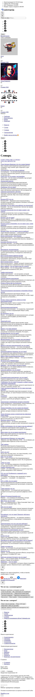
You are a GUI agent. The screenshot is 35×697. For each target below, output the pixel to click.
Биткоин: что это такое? (7, 217)
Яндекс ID (7, 578)
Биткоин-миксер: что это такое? (10, 333)
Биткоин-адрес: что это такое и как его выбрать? (15, 231)
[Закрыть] (2, 695)
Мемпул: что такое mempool (9, 328)
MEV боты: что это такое (8, 500)
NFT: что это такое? (6, 507)
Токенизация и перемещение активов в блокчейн (15, 402)
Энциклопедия (8, 132)
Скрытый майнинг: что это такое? (10, 370)
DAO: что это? (5, 452)
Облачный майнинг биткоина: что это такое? (14, 351)
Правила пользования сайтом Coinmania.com (17, 618)
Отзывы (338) (5, 62)
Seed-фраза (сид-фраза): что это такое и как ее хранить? (17, 540)
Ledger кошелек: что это (8, 488)
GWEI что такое (5, 462)
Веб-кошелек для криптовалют (10, 249)
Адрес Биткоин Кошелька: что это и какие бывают (15, 164)
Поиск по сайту (5, 18)
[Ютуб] (5, 31)
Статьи (6, 127)
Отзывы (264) (5, 87)
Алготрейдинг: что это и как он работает (12, 170)
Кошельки (7, 121)
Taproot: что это (5, 551)
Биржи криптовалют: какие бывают (11, 236)
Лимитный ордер (6, 321)
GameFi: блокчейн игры (7, 467)
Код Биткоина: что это (7, 313)
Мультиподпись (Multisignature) (10, 360)
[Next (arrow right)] (3, 686)
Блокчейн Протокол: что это (9, 242)
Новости (6, 125)
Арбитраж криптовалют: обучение (11, 191)
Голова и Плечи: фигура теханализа (11, 283)
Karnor (3, 106)
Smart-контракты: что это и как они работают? (14, 523)
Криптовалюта (8, 118)
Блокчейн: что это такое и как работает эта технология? (17, 205)
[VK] (5, 22)
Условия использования (7, 580)
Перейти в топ (5, 693)
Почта (15, 578)
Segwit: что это (5, 536)
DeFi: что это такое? (6, 456)
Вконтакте (23, 578)
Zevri (2, 56)
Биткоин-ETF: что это (7, 199)
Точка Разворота (5, 81)
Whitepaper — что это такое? (9, 561)
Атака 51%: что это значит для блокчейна (13, 176)
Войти (2, 34)
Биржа (6, 119)
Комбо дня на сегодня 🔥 (11, 135)
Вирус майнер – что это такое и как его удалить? (15, 266)
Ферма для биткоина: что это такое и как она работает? (17, 426)
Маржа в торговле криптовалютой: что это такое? (15, 345)
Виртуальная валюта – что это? (10, 261)
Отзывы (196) (5, 112)
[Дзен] (5, 29)
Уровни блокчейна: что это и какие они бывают (14, 408)
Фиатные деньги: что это (8, 420)
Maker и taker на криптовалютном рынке (12, 356)
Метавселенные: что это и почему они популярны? (15, 339)
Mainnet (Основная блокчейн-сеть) (11, 496)
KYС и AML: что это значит (9, 481)
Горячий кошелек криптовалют (10, 278)
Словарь (6, 130)
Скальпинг (4, 395)
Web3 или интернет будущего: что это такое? (14, 557)
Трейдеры (7, 116)
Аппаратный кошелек (7, 181)
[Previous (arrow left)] (1, 686)
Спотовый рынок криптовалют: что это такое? (14, 377)
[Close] (3, 567)
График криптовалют (7, 272)
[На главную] (8, 10)
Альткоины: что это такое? (8, 187)
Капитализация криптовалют (9, 307)
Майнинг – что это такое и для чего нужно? (13, 365)
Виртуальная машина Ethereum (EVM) (12, 255)
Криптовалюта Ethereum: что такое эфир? (13, 438)
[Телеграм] (5, 24)
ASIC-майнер (4, 444)
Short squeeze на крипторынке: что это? (12, 529)
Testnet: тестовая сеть (7, 546)
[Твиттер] (5, 26)
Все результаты (5, 36)
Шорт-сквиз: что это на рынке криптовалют (13, 432)
